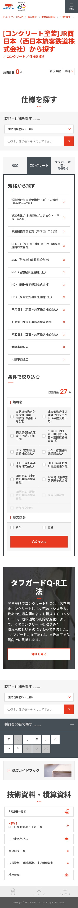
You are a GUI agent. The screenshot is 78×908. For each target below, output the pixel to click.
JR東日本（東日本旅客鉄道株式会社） (35, 309)
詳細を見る (39, 654)
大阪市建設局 (19, 347)
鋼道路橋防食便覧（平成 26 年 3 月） (35, 231)
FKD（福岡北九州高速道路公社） (32, 297)
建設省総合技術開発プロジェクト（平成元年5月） (35, 217)
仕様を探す (65, 17)
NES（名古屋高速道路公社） (29, 272)
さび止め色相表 (18, 839)
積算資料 (14, 875)
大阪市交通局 (19, 359)
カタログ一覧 (16, 851)
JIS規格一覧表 (17, 811)
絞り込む (40, 542)
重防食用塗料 (48, 17)
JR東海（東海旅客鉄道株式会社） (32, 322)
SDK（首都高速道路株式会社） (31, 259)
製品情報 (32, 17)
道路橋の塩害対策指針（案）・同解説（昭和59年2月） (34, 201)
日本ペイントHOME (13, 17)
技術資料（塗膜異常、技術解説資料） (32, 863)
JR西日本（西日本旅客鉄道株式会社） (35, 334)
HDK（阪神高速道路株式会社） (31, 284)
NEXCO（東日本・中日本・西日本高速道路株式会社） (35, 245)
